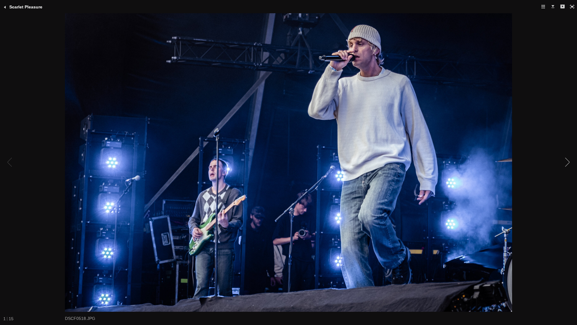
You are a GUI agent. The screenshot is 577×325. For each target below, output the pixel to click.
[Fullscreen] (572, 6)
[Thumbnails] (543, 6)
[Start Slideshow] (562, 6)
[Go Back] (5, 7)
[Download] (553, 6)
